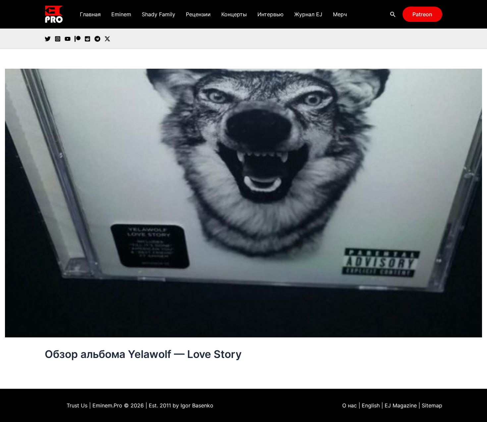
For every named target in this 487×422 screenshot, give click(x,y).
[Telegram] (97, 39)
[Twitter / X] (107, 39)
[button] (393, 14)
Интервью (270, 14)
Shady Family (158, 14)
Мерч (340, 14)
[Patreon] (78, 39)
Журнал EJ (308, 14)
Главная (90, 14)
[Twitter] (48, 39)
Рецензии (198, 14)
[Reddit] (87, 39)
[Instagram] (58, 39)
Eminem (121, 14)
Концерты (234, 14)
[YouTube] (68, 39)
